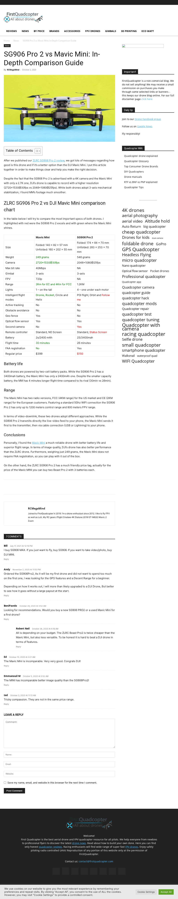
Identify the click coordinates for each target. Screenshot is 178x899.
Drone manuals (133, 176)
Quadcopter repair (135, 309)
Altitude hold (157, 221)
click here (146, 99)
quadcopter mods (139, 303)
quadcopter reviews (50, 846)
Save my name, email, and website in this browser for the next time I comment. (52, 782)
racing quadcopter (143, 334)
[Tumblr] (160, 2)
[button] (170, 31)
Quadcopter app (131, 281)
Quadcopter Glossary (136, 161)
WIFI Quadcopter (138, 361)
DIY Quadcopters (134, 171)
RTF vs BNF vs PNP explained (140, 182)
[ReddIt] (44, 487)
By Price (39, 31)
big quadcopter (154, 226)
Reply (6, 559)
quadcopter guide (136, 292)
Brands (54, 31)
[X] (165, 2)
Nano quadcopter (134, 265)
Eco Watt (147, 31)
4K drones (133, 210)
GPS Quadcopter (140, 249)
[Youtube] (171, 2)
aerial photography (140, 215)
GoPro (161, 244)
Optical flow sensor (135, 271)
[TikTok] (154, 2)
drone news (79, 843)
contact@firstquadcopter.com (96, 861)
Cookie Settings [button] (146, 891)
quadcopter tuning (140, 319)
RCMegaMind (13, 69)
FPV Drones (92, 31)
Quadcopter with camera (141, 326)
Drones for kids (135, 237)
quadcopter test (137, 314)
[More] (52, 487)
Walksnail (128, 355)
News (25, 31)
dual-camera (157, 238)
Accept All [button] (166, 891)
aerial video (132, 221)
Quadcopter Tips (134, 187)
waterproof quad (147, 355)
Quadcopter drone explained (141, 156)
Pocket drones (159, 271)
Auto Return (131, 226)
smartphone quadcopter (143, 350)
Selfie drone (132, 339)
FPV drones (131, 846)
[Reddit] (148, 2)
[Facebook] (131, 2)
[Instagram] (137, 2)
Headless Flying (136, 255)
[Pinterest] (142, 2)
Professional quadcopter (143, 276)
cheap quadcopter (141, 232)
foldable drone (137, 243)
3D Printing (129, 31)
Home (7, 40)
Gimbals (110, 31)
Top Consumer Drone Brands (141, 166)
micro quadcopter (139, 260)
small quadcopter (141, 345)
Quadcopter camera (138, 287)
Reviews (11, 31)
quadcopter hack (135, 298)
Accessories (72, 31)
